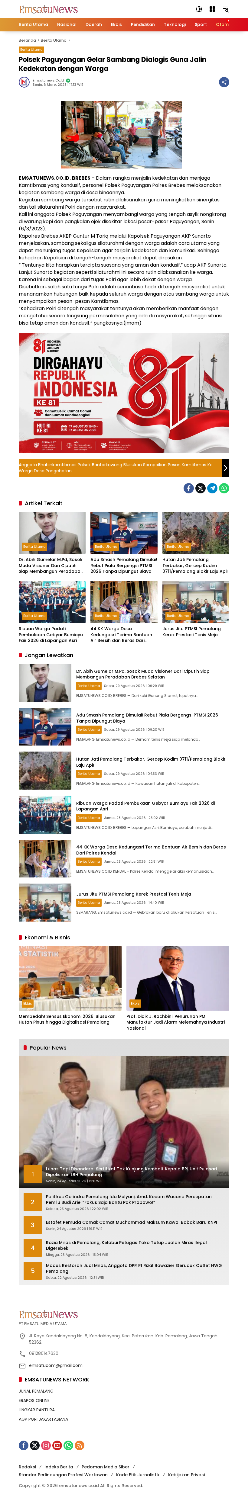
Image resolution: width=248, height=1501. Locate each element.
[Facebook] (189, 488)
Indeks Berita (58, 1467)
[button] (199, 9)
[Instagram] (46, 1445)
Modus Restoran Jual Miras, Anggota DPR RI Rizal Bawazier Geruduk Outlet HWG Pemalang (134, 1269)
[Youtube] (57, 1445)
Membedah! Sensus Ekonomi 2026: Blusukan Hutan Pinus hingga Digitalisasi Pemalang (67, 1019)
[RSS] (79, 1445)
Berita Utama (31, 49)
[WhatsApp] (224, 488)
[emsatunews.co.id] (49, 9)
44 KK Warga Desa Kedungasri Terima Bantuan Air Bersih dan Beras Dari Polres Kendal (121, 635)
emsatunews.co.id (48, 80)
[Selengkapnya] (124, 1314)
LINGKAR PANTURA (37, 1410)
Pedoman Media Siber (105, 1467)
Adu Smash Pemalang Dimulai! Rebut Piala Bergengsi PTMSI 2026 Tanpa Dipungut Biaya (123, 565)
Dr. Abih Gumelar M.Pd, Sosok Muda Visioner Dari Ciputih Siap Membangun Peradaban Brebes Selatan (51, 566)
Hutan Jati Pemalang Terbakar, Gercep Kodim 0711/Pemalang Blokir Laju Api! (195, 565)
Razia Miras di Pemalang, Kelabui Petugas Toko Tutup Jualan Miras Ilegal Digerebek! (126, 1246)
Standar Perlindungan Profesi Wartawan (63, 1475)
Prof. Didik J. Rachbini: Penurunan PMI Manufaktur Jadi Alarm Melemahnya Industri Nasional (175, 1022)
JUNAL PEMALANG (36, 1391)
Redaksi (27, 1467)
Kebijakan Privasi (186, 1475)
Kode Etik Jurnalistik (138, 1475)
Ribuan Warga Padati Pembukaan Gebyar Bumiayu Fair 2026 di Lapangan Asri (51, 634)
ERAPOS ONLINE (34, 1400)
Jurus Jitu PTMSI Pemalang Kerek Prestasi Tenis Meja (191, 632)
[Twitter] (200, 488)
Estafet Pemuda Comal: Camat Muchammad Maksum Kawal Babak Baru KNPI (131, 1222)
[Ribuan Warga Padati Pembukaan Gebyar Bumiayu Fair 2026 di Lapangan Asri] (52, 602)
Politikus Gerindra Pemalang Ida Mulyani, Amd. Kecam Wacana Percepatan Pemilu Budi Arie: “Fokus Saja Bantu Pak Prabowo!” (129, 1200)
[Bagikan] (224, 82)
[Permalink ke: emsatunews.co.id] (26, 82)
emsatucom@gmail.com (56, 1365)
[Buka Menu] (212, 9)
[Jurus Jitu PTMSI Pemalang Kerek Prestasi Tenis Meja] (195, 602)
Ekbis (27, 1003)
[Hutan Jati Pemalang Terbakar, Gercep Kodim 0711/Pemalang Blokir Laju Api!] (195, 533)
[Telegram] (212, 488)
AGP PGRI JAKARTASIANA (43, 1419)
